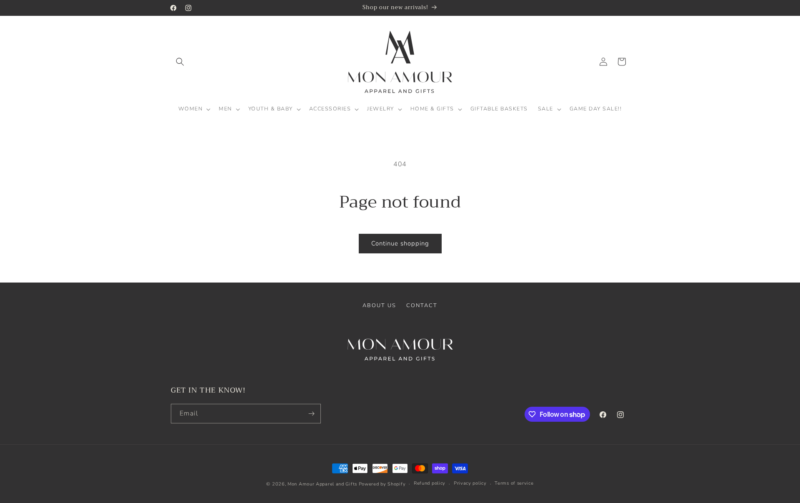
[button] (180, 62)
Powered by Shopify (382, 484)
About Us (379, 305)
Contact (422, 305)
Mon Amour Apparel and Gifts (322, 484)
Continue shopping (400, 243)
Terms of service (514, 483)
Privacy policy (470, 483)
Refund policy (429, 483)
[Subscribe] (311, 413)
